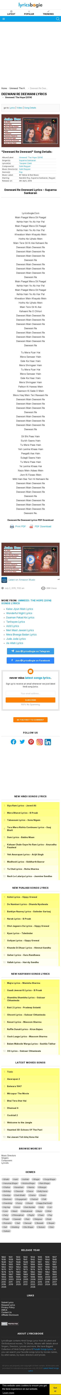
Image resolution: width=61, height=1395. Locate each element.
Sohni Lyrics (22, 897)
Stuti (52, 1227)
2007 (40, 1279)
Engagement (22, 1199)
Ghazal (30, 1203)
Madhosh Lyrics (26, 861)
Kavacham (19, 1187)
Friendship (8, 1203)
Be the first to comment (30, 720)
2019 (11, 1284)
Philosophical (18, 1215)
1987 (11, 1274)
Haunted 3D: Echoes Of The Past (24, 1129)
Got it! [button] (55, 1389)
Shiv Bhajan (28, 1227)
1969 (54, 1267)
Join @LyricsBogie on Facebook (32, 660)
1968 (47, 1267)
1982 (32, 1272)
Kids (42, 1207)
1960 (47, 1264)
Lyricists (5, 1163)
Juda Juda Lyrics (16, 638)
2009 (54, 1279)
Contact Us (6, 1312)
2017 (54, 1282)
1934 (32, 1257)
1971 (11, 1269)
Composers (6, 1160)
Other (49, 1211)
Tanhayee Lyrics (15, 621)
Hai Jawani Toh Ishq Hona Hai (22, 1137)
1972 (18, 1269)
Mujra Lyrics (23, 983)
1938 (3, 1259)
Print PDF (20, 526)
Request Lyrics (8, 1305)
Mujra (39, 1211)
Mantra (31, 1187)
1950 (32, 1262)
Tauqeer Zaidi (25, 163)
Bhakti (6, 1179)
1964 (18, 1267)
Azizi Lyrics (12, 626)
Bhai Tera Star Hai (16, 1100)
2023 (40, 1284)
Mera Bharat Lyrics (22, 812)
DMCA (4, 1310)
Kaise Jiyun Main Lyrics (19, 609)
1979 (11, 1272)
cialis (13, 1241)
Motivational (27, 1211)
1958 (32, 1264)
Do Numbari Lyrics (27, 904)
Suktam (7, 1231)
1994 (3, 1277)
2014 (32, 1282)
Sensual (28, 1223)
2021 (25, 1284)
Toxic (10, 1071)
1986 (3, 1274)
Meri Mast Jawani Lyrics (20, 630)
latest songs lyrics (38, 678)
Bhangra (42, 1187)
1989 (25, 1274)
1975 (40, 1269)
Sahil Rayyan (24, 166)
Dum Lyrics (20, 837)
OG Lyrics (24, 1051)
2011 (10, 1282)
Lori (50, 1207)
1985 (54, 1272)
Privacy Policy (8, 1307)
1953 (54, 1262)
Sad (18, 1223)
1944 (47, 1259)
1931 (10, 1257)
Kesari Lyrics (24, 1022)
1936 (47, 1257)
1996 (18, 1277)
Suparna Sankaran (27, 160)
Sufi (5, 1227)
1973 (25, 1269)
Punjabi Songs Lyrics (42, 1349)
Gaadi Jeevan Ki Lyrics (24, 990)
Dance (30, 1191)
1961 (54, 1264)
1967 (40, 1267)
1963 (11, 1267)
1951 (40, 1262)
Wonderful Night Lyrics (19, 613)
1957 (25, 1264)
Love (6, 1211)
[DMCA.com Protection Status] (10, 1324)
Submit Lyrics (7, 1302)
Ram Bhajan (45, 1183)
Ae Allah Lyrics (14, 643)
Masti (15, 1211)
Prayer (6, 1219)
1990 (32, 1274)
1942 (32, 1259)
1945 (54, 1259)
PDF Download (42, 526)
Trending (48, 14)
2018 (3, 1284)
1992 (47, 1274)
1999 (40, 1277)
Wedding (15, 1227)
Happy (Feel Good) (45, 1203)
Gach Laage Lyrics (27, 1036)
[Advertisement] (30, 55)
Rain (28, 1219)
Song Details (30, 107)
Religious (38, 1219)
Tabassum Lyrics (23, 820)
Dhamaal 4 (12, 1108)
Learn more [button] (8, 1393)
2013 (25, 1282)
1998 (32, 1277)
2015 (40, 1282)
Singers (5, 1158)
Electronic (7, 1199)
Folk (44, 1199)
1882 (3, 1257)
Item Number (30, 1207)
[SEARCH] (58, 19)
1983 (40, 1272)
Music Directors (8, 1155)
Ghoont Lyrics (26, 1014)
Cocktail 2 (12, 1115)
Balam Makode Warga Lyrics (31, 1043)
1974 (32, 1269)
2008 (47, 1279)
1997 (25, 1277)
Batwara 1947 (14, 1086)
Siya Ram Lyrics (21, 805)
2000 (47, 1277)
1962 (3, 1267)
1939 (11, 1259)
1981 (25, 1272)
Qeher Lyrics (23, 955)
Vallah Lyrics (23, 962)
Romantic (7, 1223)
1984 (47, 1272)
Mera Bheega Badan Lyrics (21, 634)
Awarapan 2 (13, 1079)
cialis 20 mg (5, 1241)
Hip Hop (7, 1207)
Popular (29, 14)
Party (6, 1215)
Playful (31, 1215)
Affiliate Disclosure (10, 1315)
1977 (54, 1269)
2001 (54, 1277)
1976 (47, 1269)
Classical (19, 1191)
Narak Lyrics (19, 918)
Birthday (7, 1191)
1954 (3, 1264)
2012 (18, 1282)
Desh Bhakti (20, 1195)
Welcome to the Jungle (19, 1122)
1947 (11, 1262)
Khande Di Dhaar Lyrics (29, 947)
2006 (32, 1279)
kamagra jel (50, 1241)
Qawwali (17, 1219)
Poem (41, 1215)
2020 (18, 1284)
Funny (19, 1203)
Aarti (16, 1179)
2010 (3, 1282)
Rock (49, 1219)
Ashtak (26, 1179)
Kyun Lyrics (20, 933)
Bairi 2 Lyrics (24, 1007)
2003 (11, 1279)
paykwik (40, 1241)
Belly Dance (42, 1191)
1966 (32, 1267)
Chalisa (7, 1187)
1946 (3, 1262)
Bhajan (36, 1179)
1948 (18, 1262)
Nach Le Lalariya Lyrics (29, 876)
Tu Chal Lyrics (23, 869)
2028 (32, 1287)
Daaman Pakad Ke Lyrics (20, 617)
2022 (32, 1284)
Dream (43, 1195)
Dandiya (7, 1195)
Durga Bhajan (50, 1179)
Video (19, 107)
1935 (40, 1257)
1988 (18, 1274)
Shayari (51, 1223)
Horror (17, 1207)
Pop (21, 172)
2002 (3, 1279)
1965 (25, 1267)
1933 (25, 1257)
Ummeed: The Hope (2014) (31, 157)
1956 (18, 1264)
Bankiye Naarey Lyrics (29, 911)
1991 (40, 1274)
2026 (3, 1287)
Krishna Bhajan (29, 1183)
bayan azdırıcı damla (26, 1241)
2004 (18, 1279)
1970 (3, 1269)
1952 (47, 1262)
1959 (40, 1264)
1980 (18, 1272)
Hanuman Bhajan (11, 1183)
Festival (35, 1199)
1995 (11, 1277)
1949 (25, 1262)
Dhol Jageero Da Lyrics (28, 926)
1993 (54, 1274)
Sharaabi (39, 1223)
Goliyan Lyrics (23, 940)
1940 (18, 1259)
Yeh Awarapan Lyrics (25, 854)
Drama (32, 1195)
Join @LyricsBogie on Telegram (32, 651)
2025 (54, 1284)
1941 (25, 1259)
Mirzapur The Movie (18, 1093)
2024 (47, 1284)
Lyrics (12, 107)
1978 (3, 1272)
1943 (40, 1259)
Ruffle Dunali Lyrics (25, 1029)
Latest (11, 14)
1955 (11, 1264)
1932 (18, 1257)
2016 (47, 1282)
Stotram (42, 1227)
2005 (25, 1279)
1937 (54, 1257)
